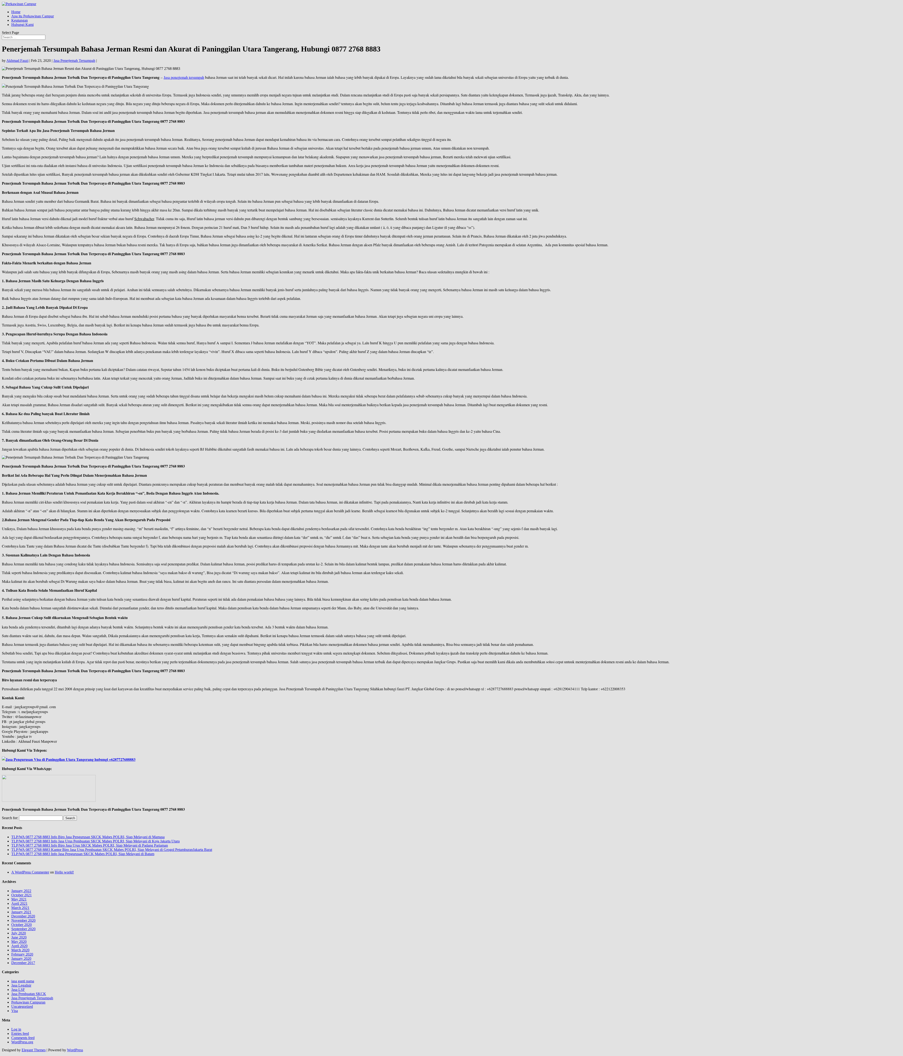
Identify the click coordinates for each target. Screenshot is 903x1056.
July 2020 (18, 933)
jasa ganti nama (22, 981)
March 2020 (20, 950)
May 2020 (19, 942)
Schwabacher (144, 218)
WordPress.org (22, 1042)
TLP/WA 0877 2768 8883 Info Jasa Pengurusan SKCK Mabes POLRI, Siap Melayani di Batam (82, 854)
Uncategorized (22, 1006)
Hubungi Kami (22, 25)
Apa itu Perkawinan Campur (32, 16)
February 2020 (22, 954)
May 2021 (19, 899)
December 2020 (23, 916)
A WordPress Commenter (30, 872)
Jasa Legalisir (21, 985)
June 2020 (19, 937)
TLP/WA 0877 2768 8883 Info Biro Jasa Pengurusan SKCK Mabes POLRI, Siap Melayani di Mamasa (88, 837)
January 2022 (21, 891)
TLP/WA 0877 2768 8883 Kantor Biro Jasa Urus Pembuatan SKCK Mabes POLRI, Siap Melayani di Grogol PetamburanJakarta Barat (111, 850)
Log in (16, 1029)
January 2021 (21, 912)
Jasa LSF (18, 990)
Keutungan (19, 20)
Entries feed (20, 1034)
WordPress (75, 1050)
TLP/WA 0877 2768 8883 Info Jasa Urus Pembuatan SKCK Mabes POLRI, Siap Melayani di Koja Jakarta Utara (95, 841)
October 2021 (21, 895)
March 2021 (20, 908)
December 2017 (23, 963)
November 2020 (23, 920)
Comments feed (23, 1038)
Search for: (10, 818)
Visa (14, 1011)
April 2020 (19, 946)
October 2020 (21, 925)
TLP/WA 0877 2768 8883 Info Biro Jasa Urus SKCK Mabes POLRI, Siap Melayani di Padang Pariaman (89, 845)
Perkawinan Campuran (28, 1002)
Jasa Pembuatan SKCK (28, 994)
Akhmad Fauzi (17, 61)
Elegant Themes (34, 1050)
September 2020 (23, 929)
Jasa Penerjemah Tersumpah (74, 61)
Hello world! (64, 872)
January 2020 (21, 959)
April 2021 (19, 903)
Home (15, 12)
